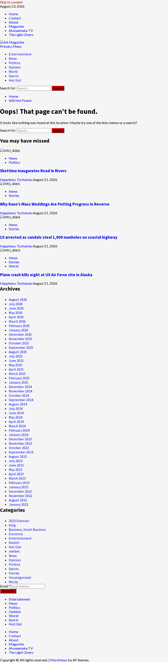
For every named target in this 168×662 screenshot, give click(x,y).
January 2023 (18, 487)
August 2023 (18, 456)
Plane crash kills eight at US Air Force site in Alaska (46, 274)
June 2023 (16, 465)
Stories (14, 195)
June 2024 (16, 413)
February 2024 (19, 430)
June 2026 (16, 308)
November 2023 (20, 443)
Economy (16, 534)
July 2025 (16, 356)
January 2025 (18, 382)
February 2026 (19, 325)
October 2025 (19, 343)
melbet (14, 551)
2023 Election (19, 521)
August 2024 (18, 404)
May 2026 (15, 312)
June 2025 (16, 360)
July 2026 (16, 304)
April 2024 (16, 421)
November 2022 (20, 496)
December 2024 (20, 387)
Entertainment (20, 54)
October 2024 (19, 395)
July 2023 (16, 461)
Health (14, 542)
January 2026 (18, 330)
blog (12, 525)
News (13, 58)
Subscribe (8, 591)
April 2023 (16, 474)
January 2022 (18, 504)
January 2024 (18, 434)
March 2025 (17, 373)
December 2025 (20, 334)
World (13, 71)
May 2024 (15, 417)
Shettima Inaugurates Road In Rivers (33, 170)
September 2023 (21, 452)
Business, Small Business (27, 529)
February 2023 (19, 482)
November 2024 (20, 391)
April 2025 (16, 369)
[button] (10, 46)
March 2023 (17, 478)
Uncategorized (20, 577)
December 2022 (20, 491)
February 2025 (19, 378)
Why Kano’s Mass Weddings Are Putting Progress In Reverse (54, 204)
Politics (14, 63)
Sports (14, 76)
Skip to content (11, 2)
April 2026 (16, 317)
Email (5, 586)
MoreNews (58, 660)
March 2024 (17, 426)
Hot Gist (15, 80)
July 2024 (16, 408)
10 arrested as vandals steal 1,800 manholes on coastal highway (58, 237)
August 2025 (18, 352)
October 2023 (19, 448)
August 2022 (18, 500)
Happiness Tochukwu (16, 179)
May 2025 (15, 365)
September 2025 (21, 347)
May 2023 (15, 469)
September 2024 (21, 400)
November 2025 (20, 339)
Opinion (15, 67)
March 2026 (17, 321)
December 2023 (20, 439)
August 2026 (18, 299)
